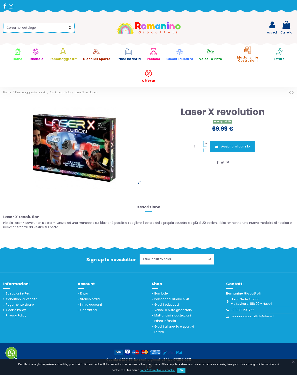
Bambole (161, 293)
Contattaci (88, 310)
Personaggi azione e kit (171, 299)
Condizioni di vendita (21, 299)
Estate (159, 332)
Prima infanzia (165, 321)
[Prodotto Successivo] (293, 92)
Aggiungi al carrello (235, 146)
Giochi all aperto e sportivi (174, 327)
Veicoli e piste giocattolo (173, 310)
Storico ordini (90, 299)
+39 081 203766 (242, 310)
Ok (181, 370)
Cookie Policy (16, 310)
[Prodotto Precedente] (290, 92)
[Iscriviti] (209, 259)
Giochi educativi (166, 305)
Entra (84, 293)
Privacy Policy (16, 315)
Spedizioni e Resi (18, 293)
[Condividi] (218, 162)
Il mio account (91, 305)
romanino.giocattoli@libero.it (253, 316)
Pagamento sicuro (20, 305)
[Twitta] (222, 162)
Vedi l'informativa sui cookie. (157, 370)
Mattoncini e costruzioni (172, 315)
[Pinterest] (228, 162)
